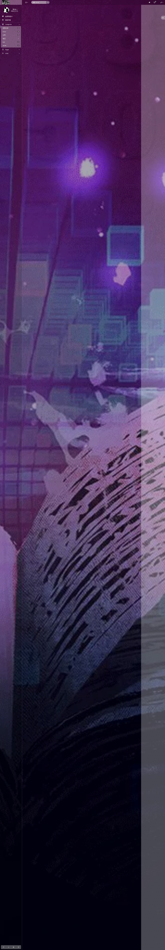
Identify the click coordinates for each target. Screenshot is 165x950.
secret (11, 45)
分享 (11, 35)
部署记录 (11, 28)
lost (11, 42)
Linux (11, 31)
